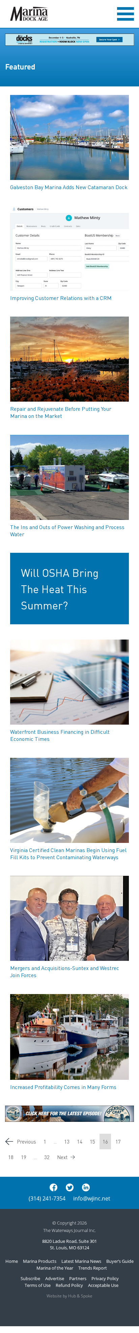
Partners (77, 1278)
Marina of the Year (54, 1268)
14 (79, 1141)
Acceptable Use (103, 1285)
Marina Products (39, 1261)
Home (11, 1261)
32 (47, 1157)
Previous (26, 1141)
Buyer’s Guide (120, 1261)
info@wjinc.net (91, 1198)
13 (67, 1141)
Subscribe (30, 1278)
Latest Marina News (81, 1261)
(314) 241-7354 (47, 1198)
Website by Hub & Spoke (69, 1296)
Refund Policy (69, 1285)
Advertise (54, 1278)
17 (118, 1141)
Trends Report (92, 1268)
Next (62, 1157)
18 (10, 1157)
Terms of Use (38, 1285)
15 (92, 1141)
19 (23, 1157)
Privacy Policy (105, 1278)
